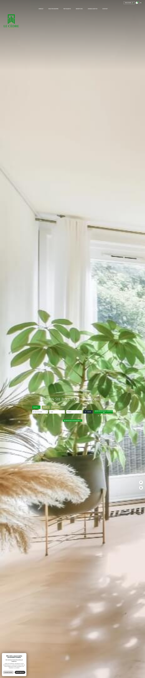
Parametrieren (8, 672)
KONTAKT (105, 8)
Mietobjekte (67, 8)
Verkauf (41, 8)
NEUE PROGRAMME (53, 8)
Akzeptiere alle (20, 672)
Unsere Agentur (92, 8)
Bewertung (79, 8)
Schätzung (55, 407)
